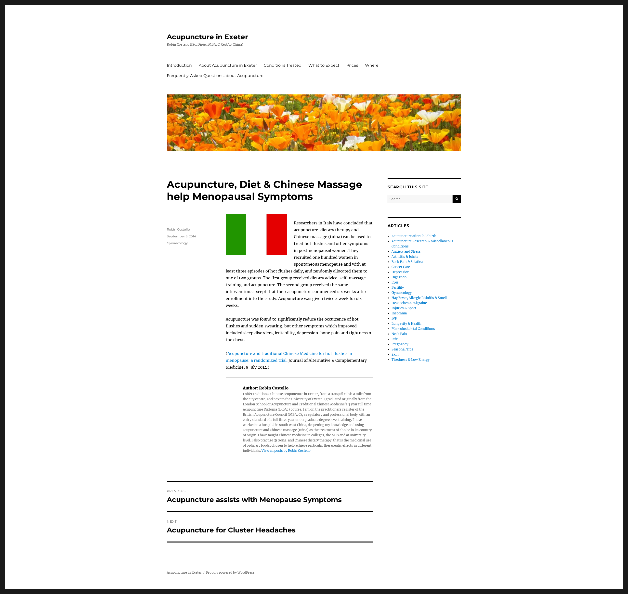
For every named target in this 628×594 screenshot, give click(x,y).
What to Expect (324, 65)
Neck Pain (399, 334)
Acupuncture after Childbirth (414, 236)
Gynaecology (177, 243)
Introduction (179, 65)
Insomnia (399, 313)
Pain (395, 339)
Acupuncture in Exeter (207, 37)
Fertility (398, 287)
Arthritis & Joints (405, 257)
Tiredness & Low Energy (411, 360)
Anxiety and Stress (406, 251)
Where (372, 65)
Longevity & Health (406, 324)
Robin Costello (178, 229)
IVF (394, 318)
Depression (400, 272)
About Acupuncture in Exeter (228, 65)
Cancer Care (401, 267)
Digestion (399, 277)
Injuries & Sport (404, 308)
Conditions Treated (282, 65)
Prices (352, 65)
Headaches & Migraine (409, 303)
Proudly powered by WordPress (230, 572)
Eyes (395, 282)
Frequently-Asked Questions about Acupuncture (215, 75)
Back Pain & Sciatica (407, 262)
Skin (395, 354)
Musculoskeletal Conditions (413, 329)
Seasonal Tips (402, 349)
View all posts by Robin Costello (286, 451)
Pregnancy (400, 344)
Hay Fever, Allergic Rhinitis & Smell (419, 298)
